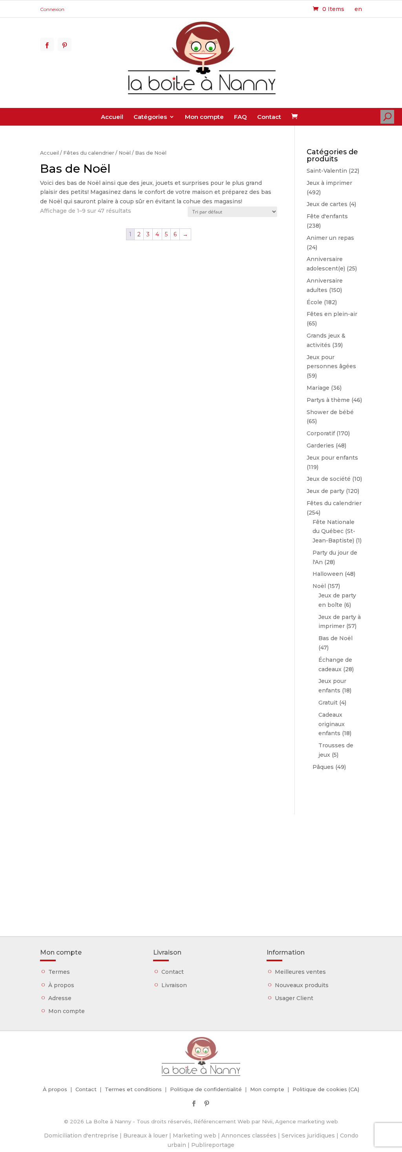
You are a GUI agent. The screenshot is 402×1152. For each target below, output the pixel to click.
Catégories (150, 116)
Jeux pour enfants (332, 457)
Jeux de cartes (327, 204)
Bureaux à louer (145, 1135)
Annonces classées (248, 1135)
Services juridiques (308, 1135)
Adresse (59, 998)
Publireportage (212, 1144)
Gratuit (328, 702)
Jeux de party (325, 491)
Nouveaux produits (302, 985)
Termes (59, 971)
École (314, 302)
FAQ (240, 116)
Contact (269, 116)
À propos (61, 985)
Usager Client (294, 998)
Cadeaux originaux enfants (331, 724)
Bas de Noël (335, 638)
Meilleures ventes (300, 971)
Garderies (320, 445)
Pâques (323, 766)
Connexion (52, 9)
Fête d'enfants (327, 216)
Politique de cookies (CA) (325, 1089)
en (358, 9)
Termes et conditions (133, 1089)
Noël (125, 153)
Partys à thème (328, 399)
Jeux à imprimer (329, 182)
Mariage (318, 387)
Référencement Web (222, 1121)
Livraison (174, 985)
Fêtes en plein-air (332, 314)
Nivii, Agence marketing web (300, 1121)
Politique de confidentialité (206, 1089)
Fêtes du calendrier (88, 153)
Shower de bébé (330, 412)
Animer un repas (330, 237)
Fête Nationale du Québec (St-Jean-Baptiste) (333, 531)
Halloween (327, 573)
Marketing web (194, 1135)
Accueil (112, 116)
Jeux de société (329, 478)
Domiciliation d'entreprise (81, 1135)
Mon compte (204, 116)
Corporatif (321, 433)
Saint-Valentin (327, 170)
